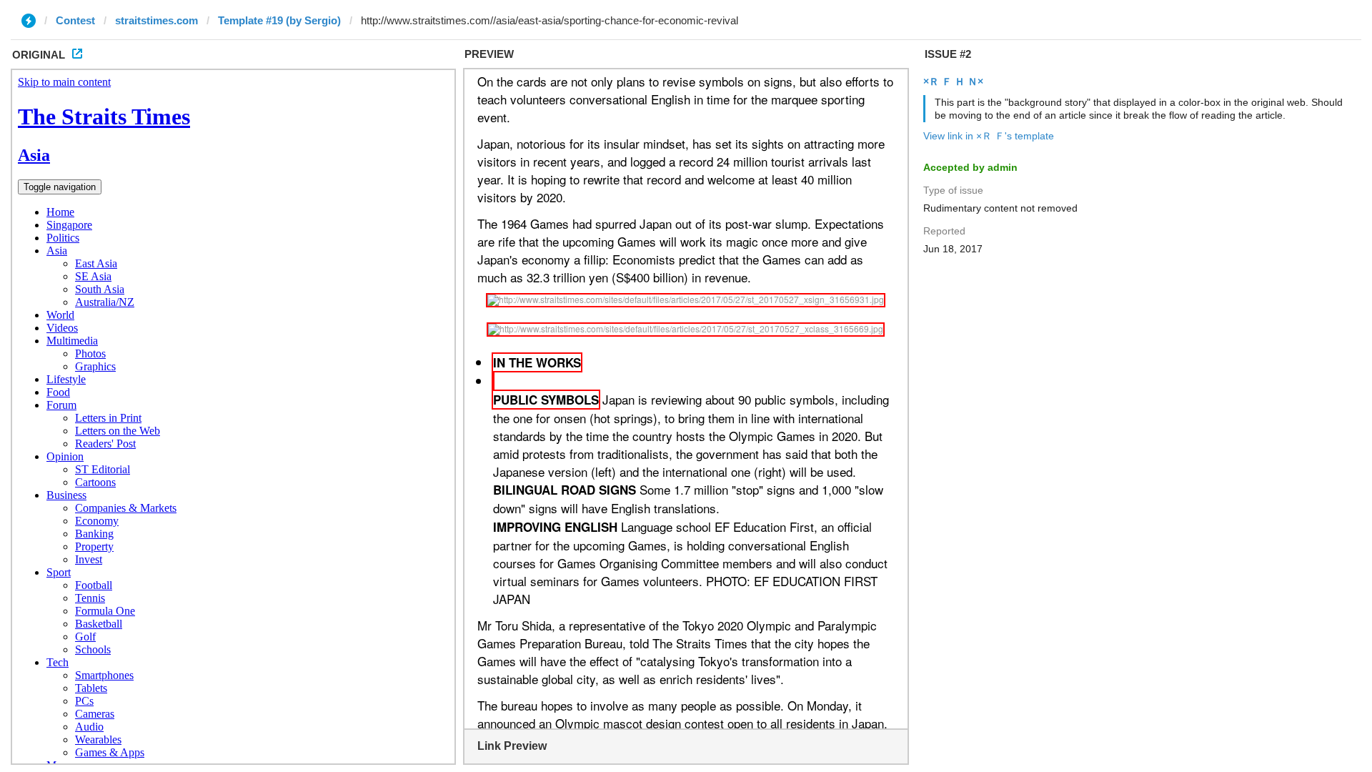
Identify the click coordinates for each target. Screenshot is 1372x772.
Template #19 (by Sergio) (279, 20)
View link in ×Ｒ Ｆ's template (988, 136)
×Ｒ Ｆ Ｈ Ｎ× (953, 81)
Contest (75, 20)
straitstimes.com (156, 20)
